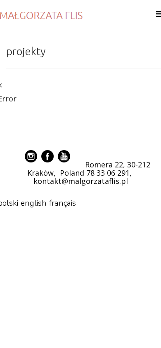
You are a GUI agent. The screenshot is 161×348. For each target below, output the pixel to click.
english (34, 203)
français (62, 203)
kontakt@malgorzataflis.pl (80, 181)
